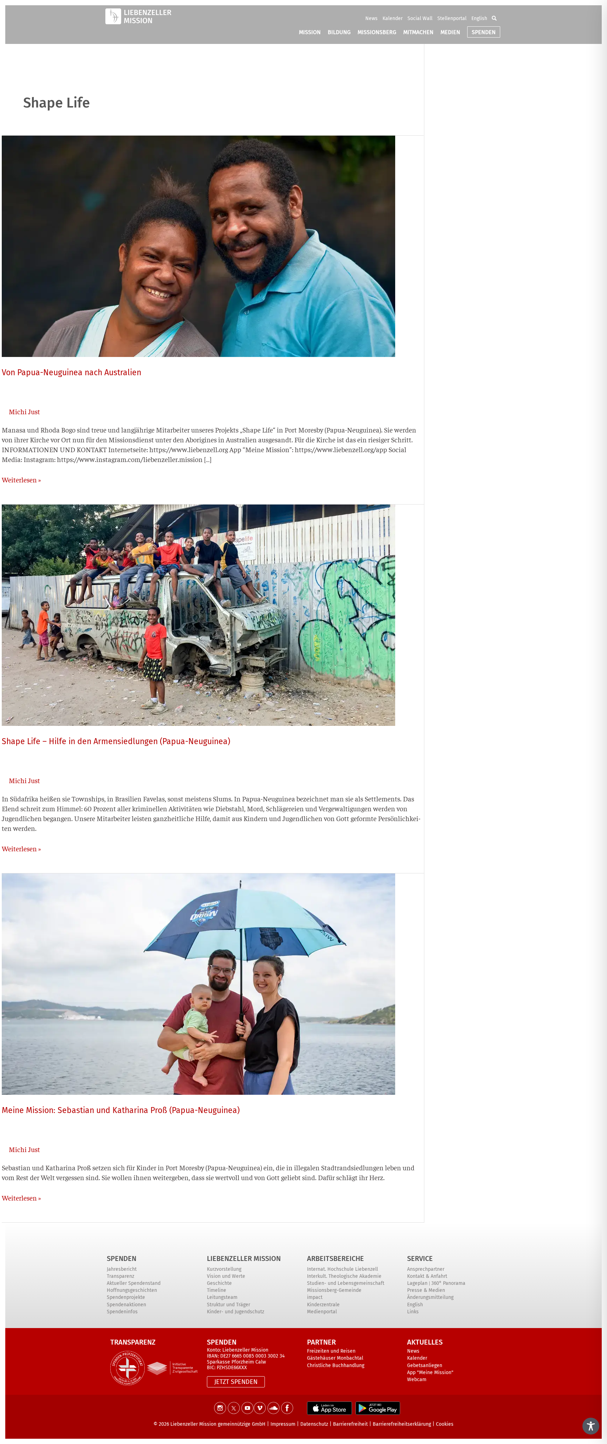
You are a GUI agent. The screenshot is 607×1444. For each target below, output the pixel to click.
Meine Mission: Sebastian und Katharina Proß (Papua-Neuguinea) (121, 1110)
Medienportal (322, 1312)
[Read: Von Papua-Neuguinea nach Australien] (198, 245)
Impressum (282, 1424)
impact (314, 1297)
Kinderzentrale (323, 1305)
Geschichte (219, 1283)
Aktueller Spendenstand (134, 1283)
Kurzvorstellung (224, 1269)
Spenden (121, 1258)
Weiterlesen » (21, 479)
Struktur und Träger (228, 1305)
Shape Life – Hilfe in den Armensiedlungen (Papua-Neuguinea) (116, 741)
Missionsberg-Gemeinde (334, 1290)
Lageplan (417, 1283)
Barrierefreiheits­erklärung (402, 1424)
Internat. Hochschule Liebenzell (342, 1269)
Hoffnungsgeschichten (132, 1290)
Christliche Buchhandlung (335, 1365)
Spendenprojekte (126, 1297)
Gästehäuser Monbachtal (335, 1358)
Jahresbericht (122, 1269)
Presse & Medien (426, 1290)
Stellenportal (451, 18)
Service (420, 1258)
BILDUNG (339, 32)
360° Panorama (448, 1283)
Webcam (416, 1380)
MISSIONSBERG (377, 32)
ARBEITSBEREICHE (335, 1258)
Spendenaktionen (126, 1305)
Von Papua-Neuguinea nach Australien (71, 372)
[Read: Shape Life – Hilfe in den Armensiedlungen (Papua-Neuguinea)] (198, 614)
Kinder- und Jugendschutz (235, 1312)
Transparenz (120, 1276)
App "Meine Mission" (430, 1372)
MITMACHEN (418, 32)
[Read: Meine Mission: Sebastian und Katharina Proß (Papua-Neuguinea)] (198, 982)
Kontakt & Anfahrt (427, 1276)
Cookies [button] (444, 1424)
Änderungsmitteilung (430, 1297)
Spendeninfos (122, 1312)
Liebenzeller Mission (244, 1258)
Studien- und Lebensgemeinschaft (345, 1283)
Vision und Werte (226, 1276)
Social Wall (419, 18)
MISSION (310, 32)
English (479, 18)
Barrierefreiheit (350, 1424)
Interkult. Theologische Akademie (344, 1276)
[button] (494, 18)
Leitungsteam (222, 1297)
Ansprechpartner (425, 1269)
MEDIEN (450, 32)
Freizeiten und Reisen (331, 1351)
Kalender (393, 18)
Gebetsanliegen (424, 1365)
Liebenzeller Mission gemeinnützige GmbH (218, 1424)
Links (413, 1312)
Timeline (216, 1290)
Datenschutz (314, 1424)
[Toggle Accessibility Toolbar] (591, 1426)
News (371, 18)
